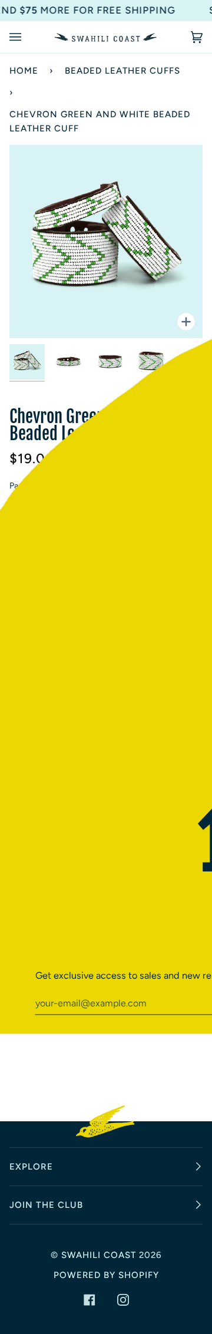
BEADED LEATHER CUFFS (122, 70)
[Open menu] (27, 37)
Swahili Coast (98, 1255)
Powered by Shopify (106, 1275)
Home (23, 70)
